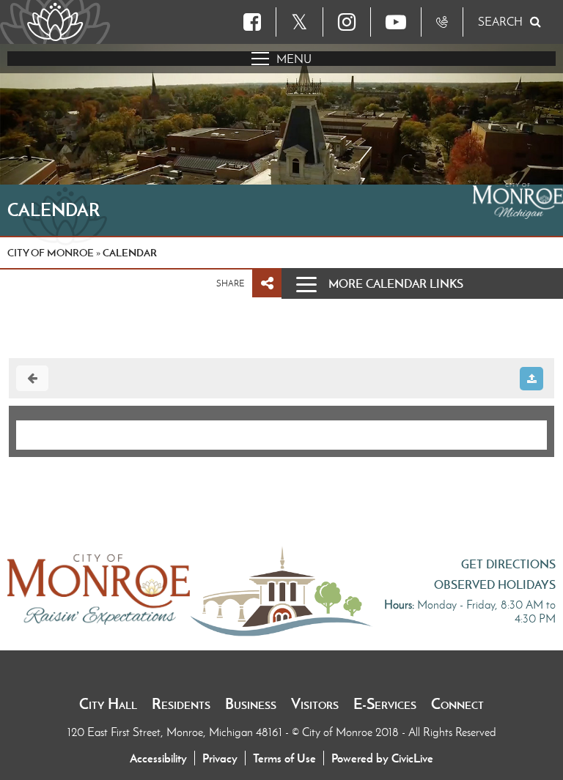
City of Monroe (50, 252)
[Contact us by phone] (442, 22)
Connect (457, 703)
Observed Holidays (495, 584)
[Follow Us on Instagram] (347, 22)
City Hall (108, 703)
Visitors (315, 703)
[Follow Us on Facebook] (252, 22)
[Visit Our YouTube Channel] (396, 22)
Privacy (220, 758)
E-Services (384, 703)
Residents (181, 703)
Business (250, 703)
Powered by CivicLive (382, 758)
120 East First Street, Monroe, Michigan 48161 (176, 732)
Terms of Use (284, 758)
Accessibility (158, 758)
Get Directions (508, 564)
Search (500, 22)
